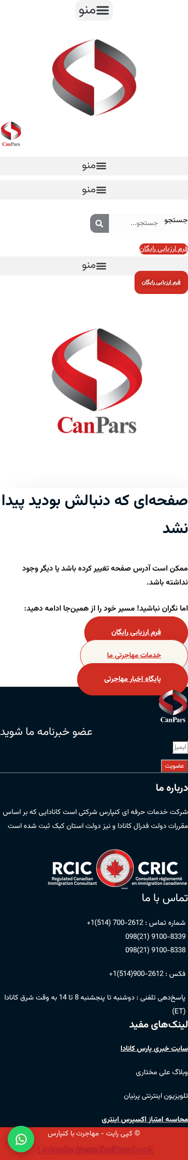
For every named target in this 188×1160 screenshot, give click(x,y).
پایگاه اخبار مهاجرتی (132, 679)
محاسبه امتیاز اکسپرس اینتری (145, 1119)
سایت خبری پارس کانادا (154, 1048)
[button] (94, 10)
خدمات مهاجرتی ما (134, 655)
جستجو (176, 220)
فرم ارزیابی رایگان (136, 632)
